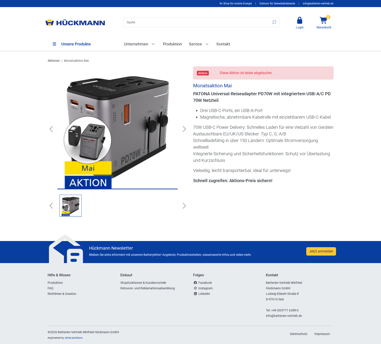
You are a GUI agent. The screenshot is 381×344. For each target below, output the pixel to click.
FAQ (50, 288)
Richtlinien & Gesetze (62, 293)
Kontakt (223, 44)
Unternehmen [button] (136, 44)
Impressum (322, 334)
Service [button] (196, 44)
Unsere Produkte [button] (75, 44)
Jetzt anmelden (321, 251)
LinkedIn (204, 293)
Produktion (172, 44)
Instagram (205, 288)
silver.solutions (73, 337)
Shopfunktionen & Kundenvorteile (143, 282)
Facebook (205, 282)
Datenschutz (298, 334)
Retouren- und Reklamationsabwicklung (147, 288)
